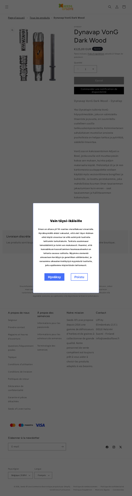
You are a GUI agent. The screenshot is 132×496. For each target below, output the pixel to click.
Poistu (79, 277)
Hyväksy (54, 277)
